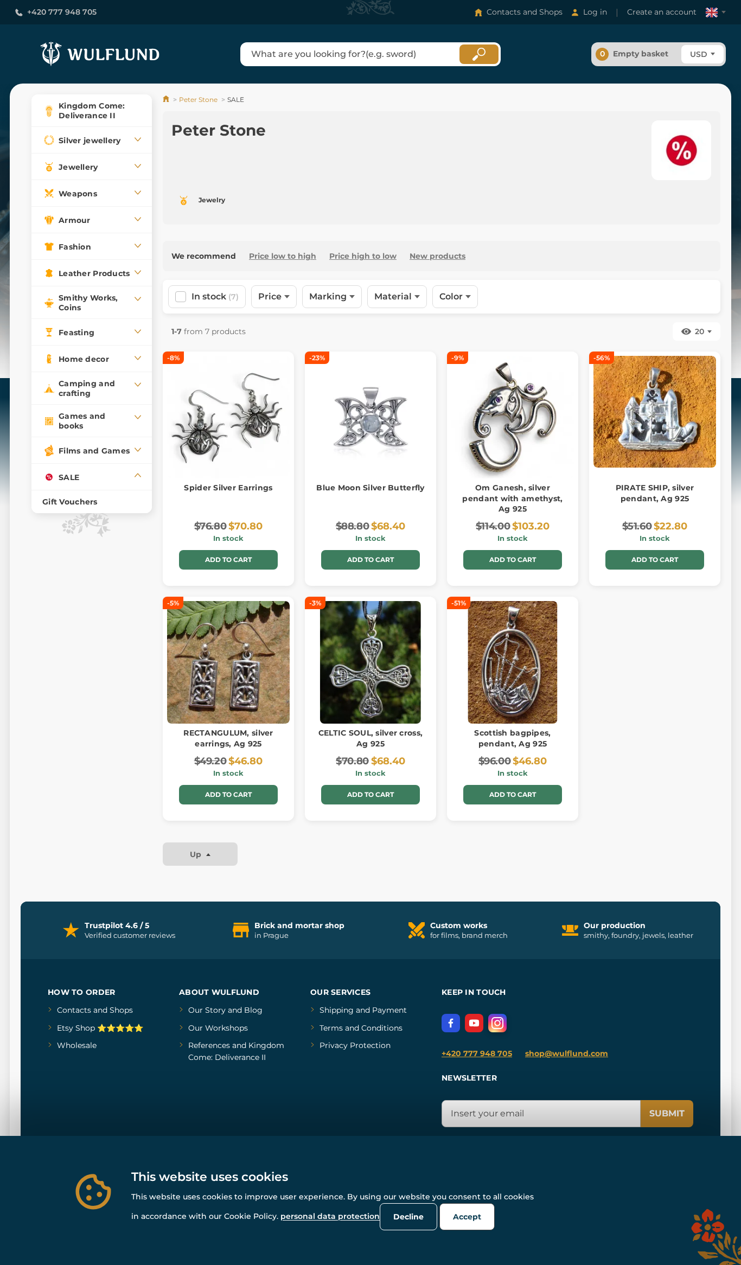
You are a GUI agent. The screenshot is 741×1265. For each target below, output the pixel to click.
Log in (595, 12)
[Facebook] (451, 1023)
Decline (408, 1217)
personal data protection (330, 1216)
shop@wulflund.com (566, 1053)
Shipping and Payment (363, 1010)
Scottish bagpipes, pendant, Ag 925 (512, 738)
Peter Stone (198, 99)
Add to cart (228, 559)
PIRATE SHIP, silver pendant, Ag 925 (655, 493)
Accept (467, 1217)
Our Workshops (218, 1028)
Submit (667, 1113)
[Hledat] (479, 54)
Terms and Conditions (361, 1028)
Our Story (207, 1010)
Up (196, 854)
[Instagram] (497, 1023)
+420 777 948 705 (62, 12)
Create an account (662, 12)
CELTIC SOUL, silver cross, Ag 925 (370, 738)
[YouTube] (474, 1023)
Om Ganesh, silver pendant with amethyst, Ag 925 (512, 498)
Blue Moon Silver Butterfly (370, 488)
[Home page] (167, 99)
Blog (253, 1010)
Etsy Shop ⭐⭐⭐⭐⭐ (100, 1028)
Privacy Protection (355, 1045)
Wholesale (77, 1045)
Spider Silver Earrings (228, 488)
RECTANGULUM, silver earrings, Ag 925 (228, 738)
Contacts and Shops (525, 12)
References (209, 1045)
